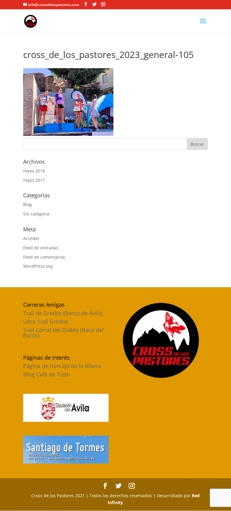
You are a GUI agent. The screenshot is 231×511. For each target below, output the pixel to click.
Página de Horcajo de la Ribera (62, 366)
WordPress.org (38, 266)
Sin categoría (36, 214)
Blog (27, 204)
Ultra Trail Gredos (45, 321)
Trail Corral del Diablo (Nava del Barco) (63, 332)
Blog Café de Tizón (46, 374)
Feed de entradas (40, 248)
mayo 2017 (34, 180)
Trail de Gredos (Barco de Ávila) (63, 313)
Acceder (31, 238)
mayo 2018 (34, 171)
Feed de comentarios (44, 257)
